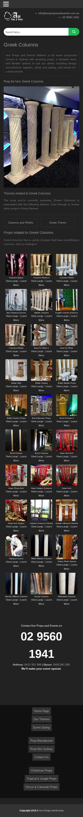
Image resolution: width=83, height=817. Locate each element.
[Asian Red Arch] (66, 450)
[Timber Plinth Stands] (66, 558)
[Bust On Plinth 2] (41, 345)
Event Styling (41, 727)
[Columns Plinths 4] (41, 274)
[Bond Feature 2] (66, 415)
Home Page (41, 711)
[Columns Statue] (16, 274)
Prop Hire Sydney (41, 749)
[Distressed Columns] (66, 593)
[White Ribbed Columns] (41, 555)
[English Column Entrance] (66, 309)
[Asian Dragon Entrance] (41, 485)
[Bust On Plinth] (66, 345)
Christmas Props (41, 770)
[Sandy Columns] (41, 593)
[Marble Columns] (41, 309)
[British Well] (16, 380)
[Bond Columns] (41, 450)
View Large (12, 281)
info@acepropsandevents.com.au (58, 13)
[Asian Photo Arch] (16, 485)
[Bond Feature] (16, 450)
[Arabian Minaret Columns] (66, 520)
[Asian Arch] (66, 485)
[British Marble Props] (66, 380)
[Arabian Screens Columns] (41, 520)
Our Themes (42, 719)
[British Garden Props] (16, 415)
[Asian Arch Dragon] (16, 520)
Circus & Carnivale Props (41, 787)
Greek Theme (57, 222)
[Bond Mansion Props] (41, 415)
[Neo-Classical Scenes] (16, 309)
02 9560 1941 (70, 17)
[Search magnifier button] (74, 32)
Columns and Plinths (20, 222)
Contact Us (41, 757)
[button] (6, 4)
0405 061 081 (61, 664)
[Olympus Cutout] (16, 555)
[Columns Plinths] (66, 274)
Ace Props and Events (51, 810)
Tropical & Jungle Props (42, 778)
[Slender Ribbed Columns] (16, 593)
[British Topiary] (41, 380)
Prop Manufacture (41, 740)
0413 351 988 (32, 664)
